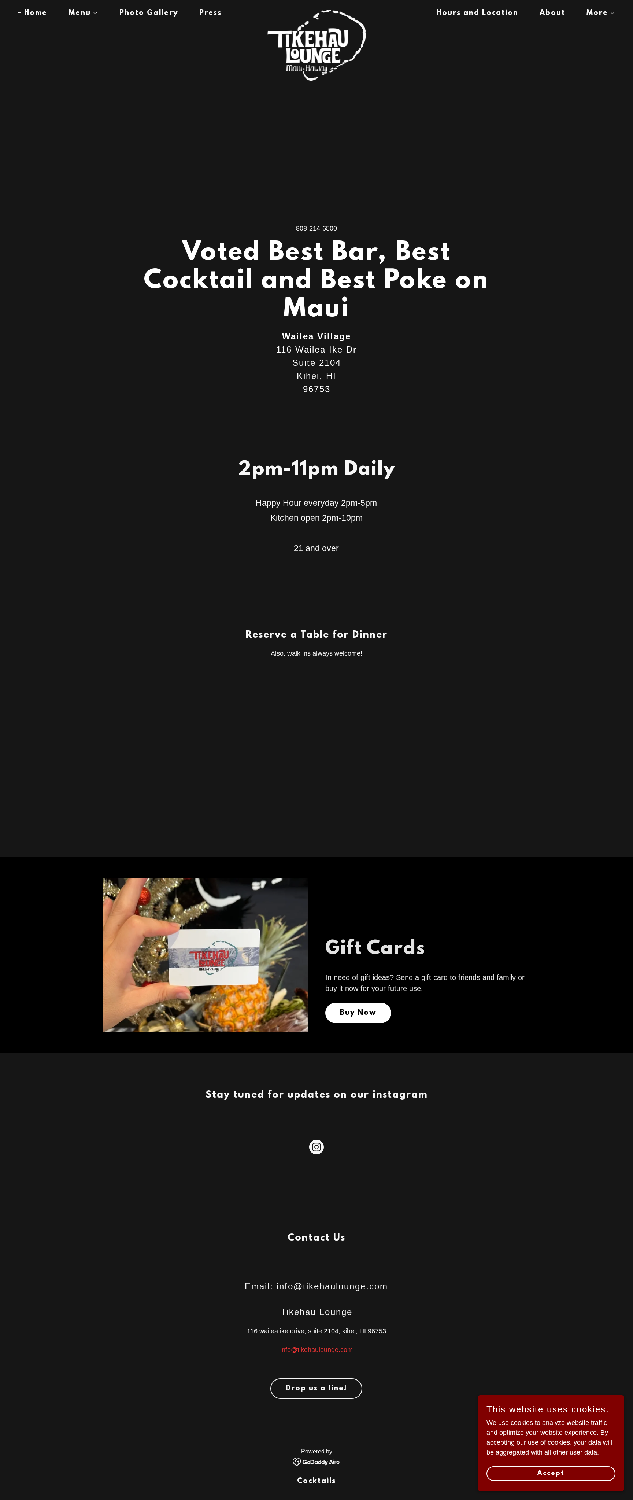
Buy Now (358, 1013)
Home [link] (35, 13)
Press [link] (210, 13)
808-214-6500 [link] (316, 228)
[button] (80, 13)
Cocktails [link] (316, 1481)
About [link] (552, 13)
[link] (316, 11)
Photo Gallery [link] (148, 13)
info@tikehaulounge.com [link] (316, 1349)
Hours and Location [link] (477, 13)
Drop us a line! (316, 1389)
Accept (550, 1473)
